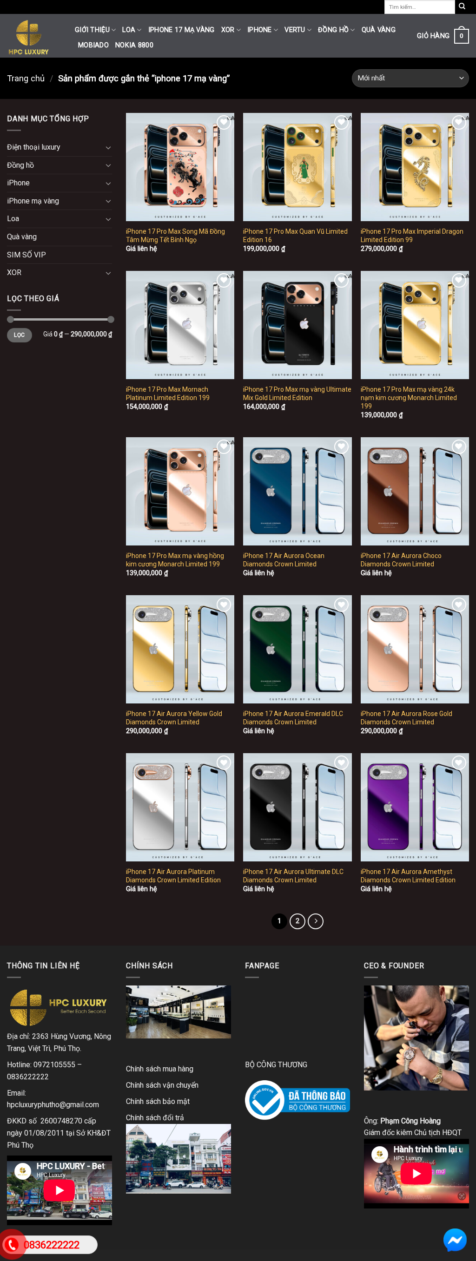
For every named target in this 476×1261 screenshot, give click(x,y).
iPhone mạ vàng (33, 201)
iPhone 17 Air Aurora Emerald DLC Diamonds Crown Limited (293, 718)
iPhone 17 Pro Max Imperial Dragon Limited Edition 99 (412, 235)
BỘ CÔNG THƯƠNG (276, 1064)
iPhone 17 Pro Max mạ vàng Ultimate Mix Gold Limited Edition (297, 393)
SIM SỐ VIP (26, 254)
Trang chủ (26, 78)
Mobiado (93, 45)
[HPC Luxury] (34, 36)
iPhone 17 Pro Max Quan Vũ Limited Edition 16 (295, 235)
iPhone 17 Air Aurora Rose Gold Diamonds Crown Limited (406, 718)
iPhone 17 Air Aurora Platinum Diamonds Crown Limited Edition (173, 876)
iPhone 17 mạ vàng (181, 30)
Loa (128, 30)
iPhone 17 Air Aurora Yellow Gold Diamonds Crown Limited (174, 718)
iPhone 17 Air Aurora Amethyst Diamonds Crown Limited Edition (408, 876)
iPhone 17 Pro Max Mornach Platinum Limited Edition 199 (168, 393)
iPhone (259, 30)
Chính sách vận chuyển (162, 1085)
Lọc (19, 335)
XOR (228, 30)
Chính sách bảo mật (158, 1101)
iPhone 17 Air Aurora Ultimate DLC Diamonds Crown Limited (293, 876)
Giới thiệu (92, 30)
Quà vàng (379, 30)
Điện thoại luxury (33, 147)
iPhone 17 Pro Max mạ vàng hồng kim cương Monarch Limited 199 (175, 560)
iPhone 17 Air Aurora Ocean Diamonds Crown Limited (283, 560)
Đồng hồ (333, 30)
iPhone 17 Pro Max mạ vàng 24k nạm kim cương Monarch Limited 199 (409, 398)
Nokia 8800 (134, 45)
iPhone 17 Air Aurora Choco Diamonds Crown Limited (401, 560)
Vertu (294, 30)
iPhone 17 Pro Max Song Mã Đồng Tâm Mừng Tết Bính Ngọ (175, 235)
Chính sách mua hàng (159, 1068)
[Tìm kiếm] (462, 7)
